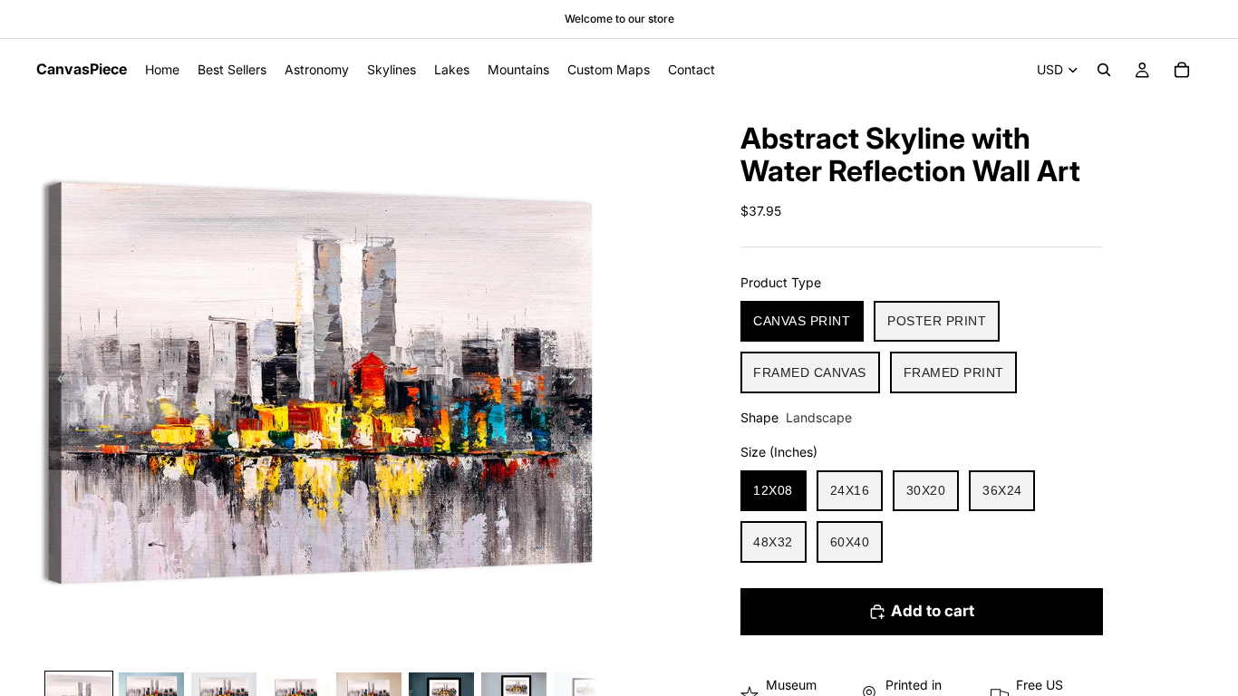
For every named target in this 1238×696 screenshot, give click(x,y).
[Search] (1104, 70)
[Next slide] (577, 381)
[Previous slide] (56, 381)
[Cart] (1182, 70)
